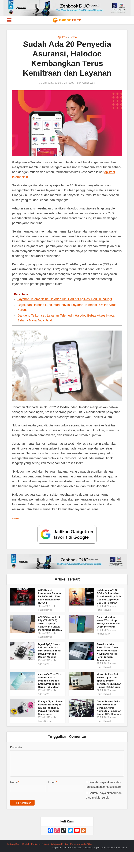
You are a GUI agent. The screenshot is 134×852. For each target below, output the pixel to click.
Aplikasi (62, 37)
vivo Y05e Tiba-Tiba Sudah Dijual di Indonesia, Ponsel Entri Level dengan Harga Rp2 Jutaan (50, 680)
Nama (14, 782)
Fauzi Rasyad (45, 609)
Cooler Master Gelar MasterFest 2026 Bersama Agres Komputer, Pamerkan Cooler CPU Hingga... (109, 707)
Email (52, 782)
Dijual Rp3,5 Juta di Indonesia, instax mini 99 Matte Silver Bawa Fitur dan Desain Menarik (49, 650)
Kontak (25, 844)
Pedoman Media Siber (81, 844)
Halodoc (16, 518)
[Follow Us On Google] (67, 534)
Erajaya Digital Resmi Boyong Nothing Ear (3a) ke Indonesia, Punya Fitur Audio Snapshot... (50, 707)
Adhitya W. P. (103, 633)
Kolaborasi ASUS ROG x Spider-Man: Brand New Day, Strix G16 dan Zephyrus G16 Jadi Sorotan (109, 596)
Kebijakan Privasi (40, 844)
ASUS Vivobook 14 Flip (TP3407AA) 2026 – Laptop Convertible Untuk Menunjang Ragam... (50, 623)
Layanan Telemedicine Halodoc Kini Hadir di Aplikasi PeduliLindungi (64, 299)
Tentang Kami (14, 844)
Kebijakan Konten (59, 844)
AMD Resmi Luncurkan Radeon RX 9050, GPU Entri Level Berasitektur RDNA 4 (49, 596)
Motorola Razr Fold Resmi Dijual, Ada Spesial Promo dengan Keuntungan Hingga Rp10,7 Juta (109, 680)
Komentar (16, 747)
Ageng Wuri (88, 82)
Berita (73, 37)
